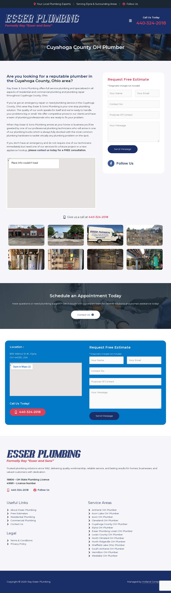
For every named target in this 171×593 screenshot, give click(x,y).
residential (25, 92)
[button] (130, 21)
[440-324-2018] (8, 490)
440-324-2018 (19, 490)
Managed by (145, 581)
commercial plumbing (48, 92)
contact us (43, 150)
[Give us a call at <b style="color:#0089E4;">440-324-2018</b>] (64, 217)
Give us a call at (87, 217)
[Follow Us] (34, 490)
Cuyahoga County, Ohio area (43, 80)
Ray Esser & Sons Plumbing (22, 88)
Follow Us (132, 3)
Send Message (122, 149)
